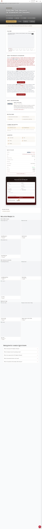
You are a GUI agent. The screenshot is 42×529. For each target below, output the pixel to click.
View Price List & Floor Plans (20, 173)
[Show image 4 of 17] (21, 50)
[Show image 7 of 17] (31, 50)
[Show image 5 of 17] (24, 50)
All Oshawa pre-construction (6, 211)
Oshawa (12, 3)
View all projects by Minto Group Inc (19, 109)
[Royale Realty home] (2, 1)
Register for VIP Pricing (10, 21)
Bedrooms (22, 188)
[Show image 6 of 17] (28, 50)
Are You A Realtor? (10, 188)
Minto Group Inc (18, 102)
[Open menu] (40, 1)
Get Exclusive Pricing (21, 82)
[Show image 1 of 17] (10, 50)
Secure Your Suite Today (21, 94)
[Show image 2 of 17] (13, 50)
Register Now (21, 197)
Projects (9, 3)
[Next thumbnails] (34, 49)
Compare (20, 21)
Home (6, 3)
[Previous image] (9, 40)
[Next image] (33, 40)
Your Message (9, 191)
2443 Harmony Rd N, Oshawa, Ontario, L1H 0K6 (28, 154)
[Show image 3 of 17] (17, 50)
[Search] (29, 1)
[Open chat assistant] (40, 527)
